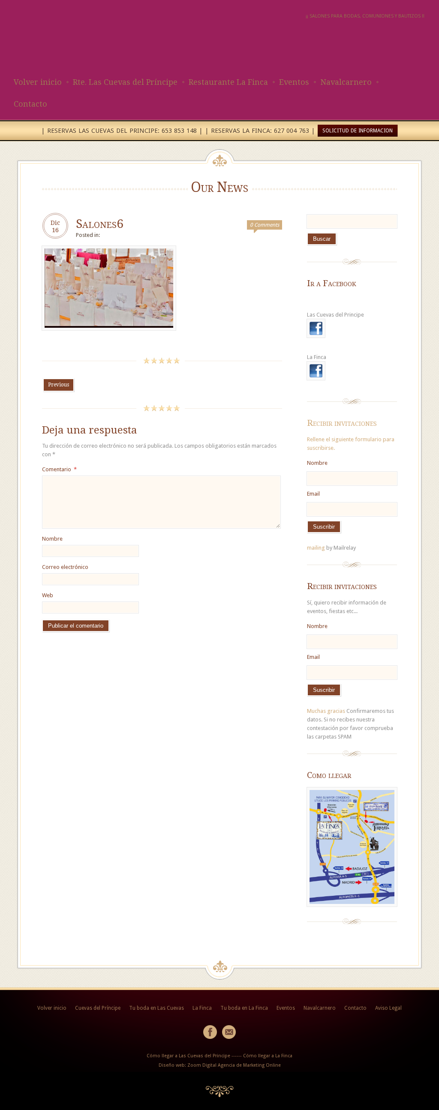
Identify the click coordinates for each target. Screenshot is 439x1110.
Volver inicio (38, 82)
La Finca (202, 1008)
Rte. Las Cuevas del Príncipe (125, 82)
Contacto (30, 103)
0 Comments (264, 225)
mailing (316, 548)
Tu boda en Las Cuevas (156, 1008)
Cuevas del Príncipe (97, 1008)
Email (313, 494)
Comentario (59, 469)
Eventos (294, 82)
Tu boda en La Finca (244, 1008)
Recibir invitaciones (342, 423)
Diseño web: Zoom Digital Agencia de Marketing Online (220, 1065)
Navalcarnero (346, 82)
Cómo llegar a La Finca (267, 1056)
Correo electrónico (65, 567)
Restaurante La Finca (228, 82)
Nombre (52, 539)
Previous (58, 385)
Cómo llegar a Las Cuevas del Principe (188, 1056)
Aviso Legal (388, 1008)
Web (47, 595)
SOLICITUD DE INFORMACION (357, 131)
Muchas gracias (326, 711)
